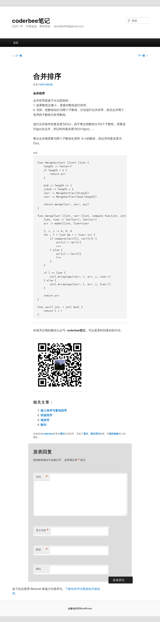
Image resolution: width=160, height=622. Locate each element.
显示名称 (42, 530)
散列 (43, 424)
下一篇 (143, 55)
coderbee (48, 433)
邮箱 (42, 549)
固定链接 (114, 433)
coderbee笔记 (31, 20)
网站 (38, 569)
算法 (62, 433)
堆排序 (45, 420)
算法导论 (95, 433)
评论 (42, 477)
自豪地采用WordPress (80, 608)
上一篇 (17, 55)
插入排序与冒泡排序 (54, 410)
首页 (15, 42)
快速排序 (46, 415)
